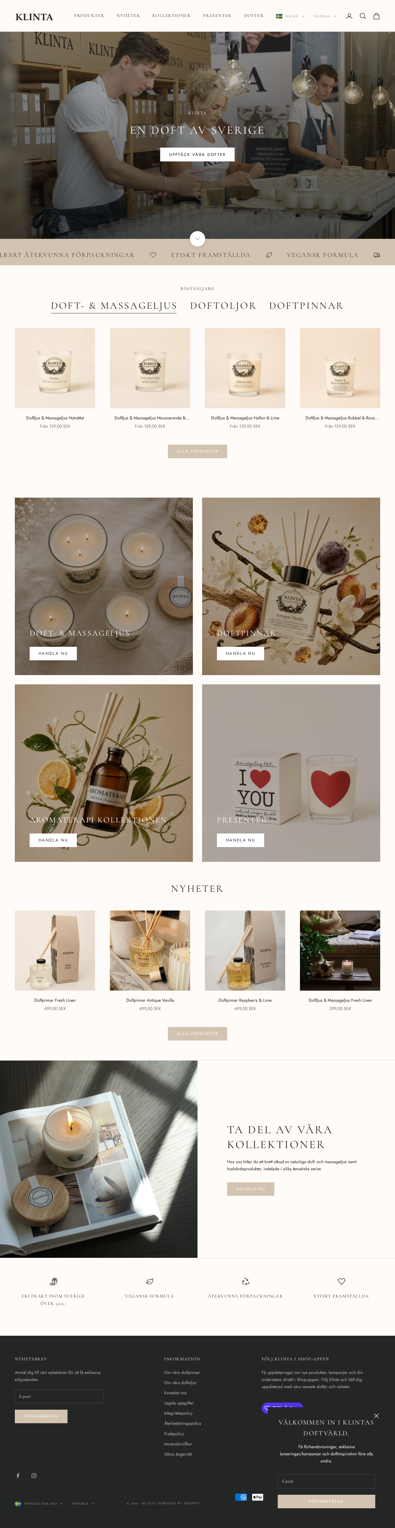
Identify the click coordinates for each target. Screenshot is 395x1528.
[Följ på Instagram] (34, 1476)
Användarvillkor (178, 1444)
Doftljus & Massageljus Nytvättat (55, 418)
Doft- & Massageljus (114, 305)
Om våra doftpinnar (182, 1372)
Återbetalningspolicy (182, 1423)
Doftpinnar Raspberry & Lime (245, 1000)
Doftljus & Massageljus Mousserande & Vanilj (149, 418)
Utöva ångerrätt (178, 1454)
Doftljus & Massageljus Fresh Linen (340, 1000)
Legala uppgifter (179, 1403)
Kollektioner (171, 15)
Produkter (89, 15)
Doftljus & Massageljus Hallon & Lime (245, 418)
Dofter (254, 15)
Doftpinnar (306, 305)
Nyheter (128, 15)
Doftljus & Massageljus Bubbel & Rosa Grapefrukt (340, 418)
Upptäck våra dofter (197, 154)
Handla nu (53, 653)
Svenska (322, 16)
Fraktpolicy (174, 1434)
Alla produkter (197, 451)
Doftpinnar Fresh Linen (55, 1000)
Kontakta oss (175, 1393)
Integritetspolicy (178, 1413)
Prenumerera (326, 1501)
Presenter (217, 15)
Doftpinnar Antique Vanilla (150, 1000)
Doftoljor (223, 305)
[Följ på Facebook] (18, 1476)
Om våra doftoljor (180, 1382)
